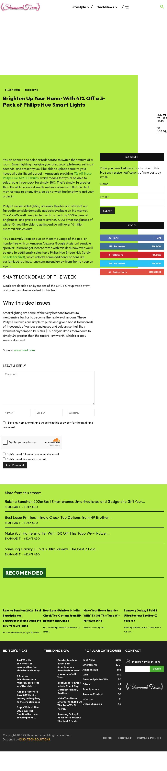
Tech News (31, 90)
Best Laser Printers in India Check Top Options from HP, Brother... (58, 517)
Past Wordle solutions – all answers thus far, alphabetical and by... (29, 665)
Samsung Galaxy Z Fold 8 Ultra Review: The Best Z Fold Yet (140, 615)
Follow (156, 246)
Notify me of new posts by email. (27, 458)
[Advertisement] (83, 44)
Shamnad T (13, 507)
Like (159, 237)
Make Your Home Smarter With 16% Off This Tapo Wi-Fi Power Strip (102, 615)
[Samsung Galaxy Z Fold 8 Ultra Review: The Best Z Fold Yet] (143, 594)
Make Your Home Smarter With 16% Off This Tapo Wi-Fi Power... (57, 533)
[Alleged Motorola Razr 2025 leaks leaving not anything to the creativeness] (9, 694)
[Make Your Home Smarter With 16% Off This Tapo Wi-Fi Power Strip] (103, 594)
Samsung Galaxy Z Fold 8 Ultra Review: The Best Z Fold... (52, 549)
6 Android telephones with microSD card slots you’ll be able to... (28, 681)
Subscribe (155, 271)
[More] (161, 141)
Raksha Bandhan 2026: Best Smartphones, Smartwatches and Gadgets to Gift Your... (75, 501)
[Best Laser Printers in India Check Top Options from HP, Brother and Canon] (62, 594)
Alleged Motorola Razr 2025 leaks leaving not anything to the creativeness (28, 696)
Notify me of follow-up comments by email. (33, 454)
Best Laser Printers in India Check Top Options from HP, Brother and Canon (62, 615)
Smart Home (12, 90)
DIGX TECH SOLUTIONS (34, 739)
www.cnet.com (24, 350)
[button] (162, 7)
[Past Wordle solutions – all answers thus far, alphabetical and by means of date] (9, 663)
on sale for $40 (13, 257)
